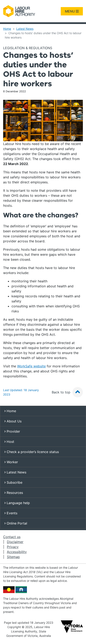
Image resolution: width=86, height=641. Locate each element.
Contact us (11, 537)
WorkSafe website (31, 366)
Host (10, 441)
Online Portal (16, 523)
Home (7, 28)
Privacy (13, 547)
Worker (12, 462)
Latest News (24, 28)
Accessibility (17, 552)
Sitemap (13, 557)
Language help (18, 503)
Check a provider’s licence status (32, 452)
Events (11, 513)
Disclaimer (15, 542)
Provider (13, 431)
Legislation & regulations (27, 48)
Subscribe (14, 482)
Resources (14, 493)
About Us (14, 421)
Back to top (61, 392)
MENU (70, 11)
